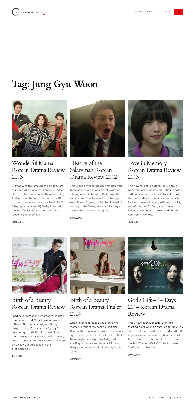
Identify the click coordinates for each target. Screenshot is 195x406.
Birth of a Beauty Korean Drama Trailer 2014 (95, 307)
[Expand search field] (178, 12)
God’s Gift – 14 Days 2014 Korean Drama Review (152, 307)
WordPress (177, 397)
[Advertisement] (97, 55)
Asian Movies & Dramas (26, 397)
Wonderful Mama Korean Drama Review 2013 (38, 170)
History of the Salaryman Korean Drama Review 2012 (93, 170)
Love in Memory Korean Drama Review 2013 (154, 170)
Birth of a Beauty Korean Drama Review (38, 303)
